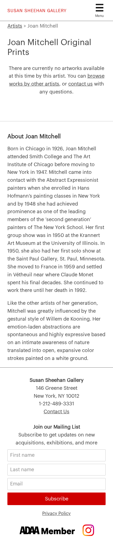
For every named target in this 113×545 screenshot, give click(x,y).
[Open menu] (100, 8)
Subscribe (56, 498)
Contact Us (56, 411)
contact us (80, 83)
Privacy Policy (56, 513)
